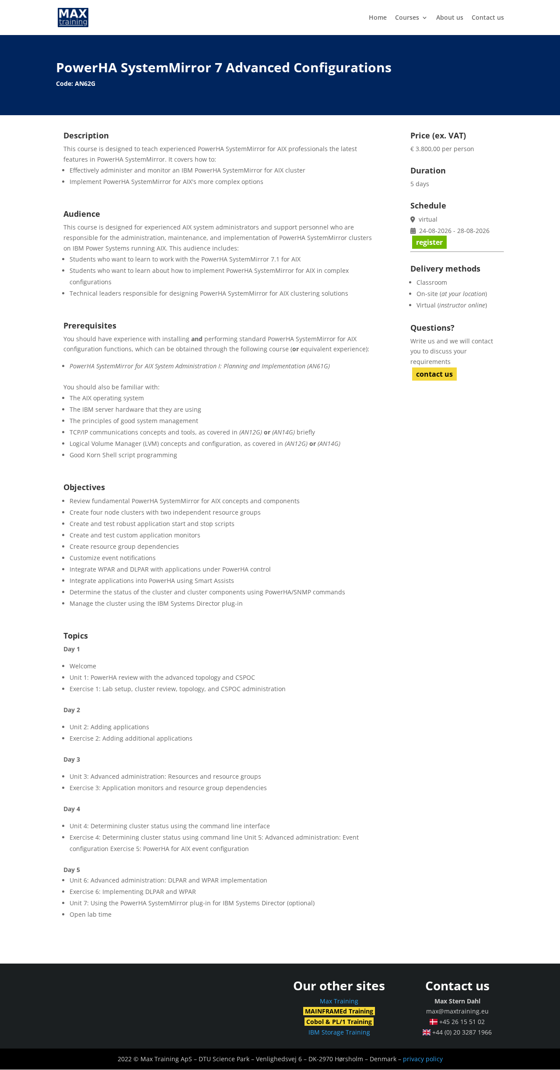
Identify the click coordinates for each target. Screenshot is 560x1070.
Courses (407, 17)
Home (378, 17)
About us (449, 17)
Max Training (339, 1001)
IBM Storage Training (339, 1032)
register (429, 242)
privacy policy (423, 1059)
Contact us (488, 17)
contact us (434, 374)
